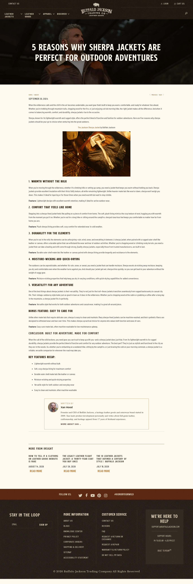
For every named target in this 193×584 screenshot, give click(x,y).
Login (165, 3)
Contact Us (13, 3)
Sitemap (67, 552)
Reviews (106, 525)
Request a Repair (110, 544)
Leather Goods (29, 15)
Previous (154, 95)
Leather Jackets (9, 15)
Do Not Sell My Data (112, 555)
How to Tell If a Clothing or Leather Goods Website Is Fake (43, 458)
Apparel (47, 13)
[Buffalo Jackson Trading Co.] (96, 9)
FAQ (103, 531)
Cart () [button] (180, 3)
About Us (68, 520)
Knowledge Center (73, 531)
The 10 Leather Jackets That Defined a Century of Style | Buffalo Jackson (111, 458)
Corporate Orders (73, 541)
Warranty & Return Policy (115, 549)
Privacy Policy (71, 536)
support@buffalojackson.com (165, 526)
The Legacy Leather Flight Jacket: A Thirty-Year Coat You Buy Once (78, 458)
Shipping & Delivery (74, 547)
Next (160, 95)
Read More (36, 471)
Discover (62, 13)
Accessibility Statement (76, 557)
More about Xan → (71, 424)
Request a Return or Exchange (112, 537)
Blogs (67, 525)
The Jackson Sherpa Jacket (89, 127)
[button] (22, 14)
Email (14, 524)
